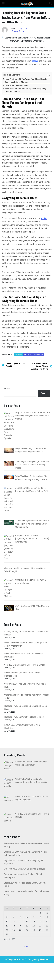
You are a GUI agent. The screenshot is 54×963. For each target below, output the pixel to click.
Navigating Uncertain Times (17, 85)
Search (7, 388)
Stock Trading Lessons (33, 355)
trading (35, 61)
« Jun (26, 946)
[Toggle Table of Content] (47, 75)
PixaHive (44, 959)
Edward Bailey (18, 31)
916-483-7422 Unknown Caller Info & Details (24, 665)
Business (18, 355)
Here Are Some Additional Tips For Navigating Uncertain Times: (25, 90)
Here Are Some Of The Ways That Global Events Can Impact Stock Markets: (26, 80)
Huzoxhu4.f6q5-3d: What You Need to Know (24, 717)
